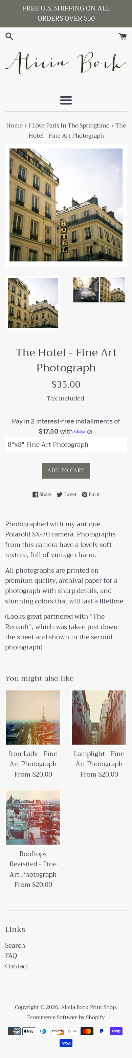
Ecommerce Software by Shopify (66, 1017)
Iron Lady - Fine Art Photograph (33, 758)
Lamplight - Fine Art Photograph (99, 758)
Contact (16, 966)
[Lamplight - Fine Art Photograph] (99, 717)
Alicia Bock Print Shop (88, 1007)
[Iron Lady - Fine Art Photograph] (33, 717)
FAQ (11, 955)
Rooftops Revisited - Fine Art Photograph (33, 864)
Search (15, 945)
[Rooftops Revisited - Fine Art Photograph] (33, 818)
